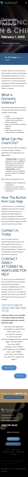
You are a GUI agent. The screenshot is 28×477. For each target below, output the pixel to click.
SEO (12, 468)
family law (17, 297)
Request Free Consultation (14, 397)
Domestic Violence (14, 43)
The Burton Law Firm (7, 279)
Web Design (5, 468)
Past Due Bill (14, 439)
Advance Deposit (13, 444)
